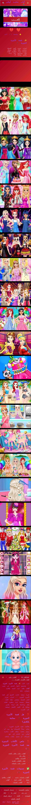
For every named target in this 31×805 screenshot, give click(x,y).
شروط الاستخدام (9, 790)
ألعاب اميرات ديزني (22, 777)
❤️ (18, 30)
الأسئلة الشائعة (15, 799)
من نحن (24, 793)
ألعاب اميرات (17, 782)
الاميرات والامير (20, 758)
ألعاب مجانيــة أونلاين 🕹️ (15, 3)
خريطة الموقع (8, 796)
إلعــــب (15, 19)
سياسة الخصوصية (24, 790)
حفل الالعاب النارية (18, 761)
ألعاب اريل (17, 780)
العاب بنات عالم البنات (17, 753)
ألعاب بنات (12, 677)
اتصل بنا (13, 793)
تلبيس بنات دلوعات (18, 763)
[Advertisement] (15, 71)
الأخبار (18, 796)
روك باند (22, 756)
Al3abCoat (25, 677)
